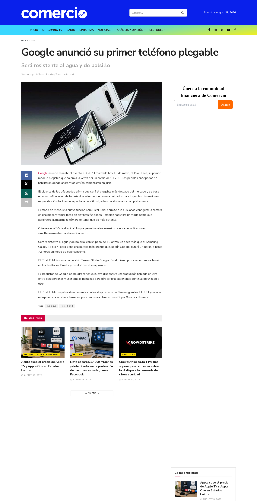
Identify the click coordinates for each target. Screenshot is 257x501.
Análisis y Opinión (130, 30)
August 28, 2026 (32, 375)
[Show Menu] (23, 30)
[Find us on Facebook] (235, 30)
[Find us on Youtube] (228, 30)
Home (24, 40)
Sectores (156, 30)
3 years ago (27, 74)
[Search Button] (183, 13)
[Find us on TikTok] (209, 30)
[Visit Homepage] (56, 12)
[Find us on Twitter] (222, 30)
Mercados (129, 354)
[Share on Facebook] (26, 175)
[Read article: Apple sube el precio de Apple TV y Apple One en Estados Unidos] (43, 342)
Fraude (78, 354)
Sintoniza (86, 30)
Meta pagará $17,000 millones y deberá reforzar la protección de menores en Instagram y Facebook (91, 368)
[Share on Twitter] (26, 184)
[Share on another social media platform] (26, 202)
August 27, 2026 (130, 379)
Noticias (104, 30)
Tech (33, 40)
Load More (91, 393)
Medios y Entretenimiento (41, 354)
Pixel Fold (67, 305)
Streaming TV (52, 30)
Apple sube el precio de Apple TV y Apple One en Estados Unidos (42, 366)
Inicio (34, 30)
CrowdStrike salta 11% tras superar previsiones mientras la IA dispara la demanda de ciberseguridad (139, 368)
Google (43, 173)
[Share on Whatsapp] (26, 193)
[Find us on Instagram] (215, 30)
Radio (70, 30)
